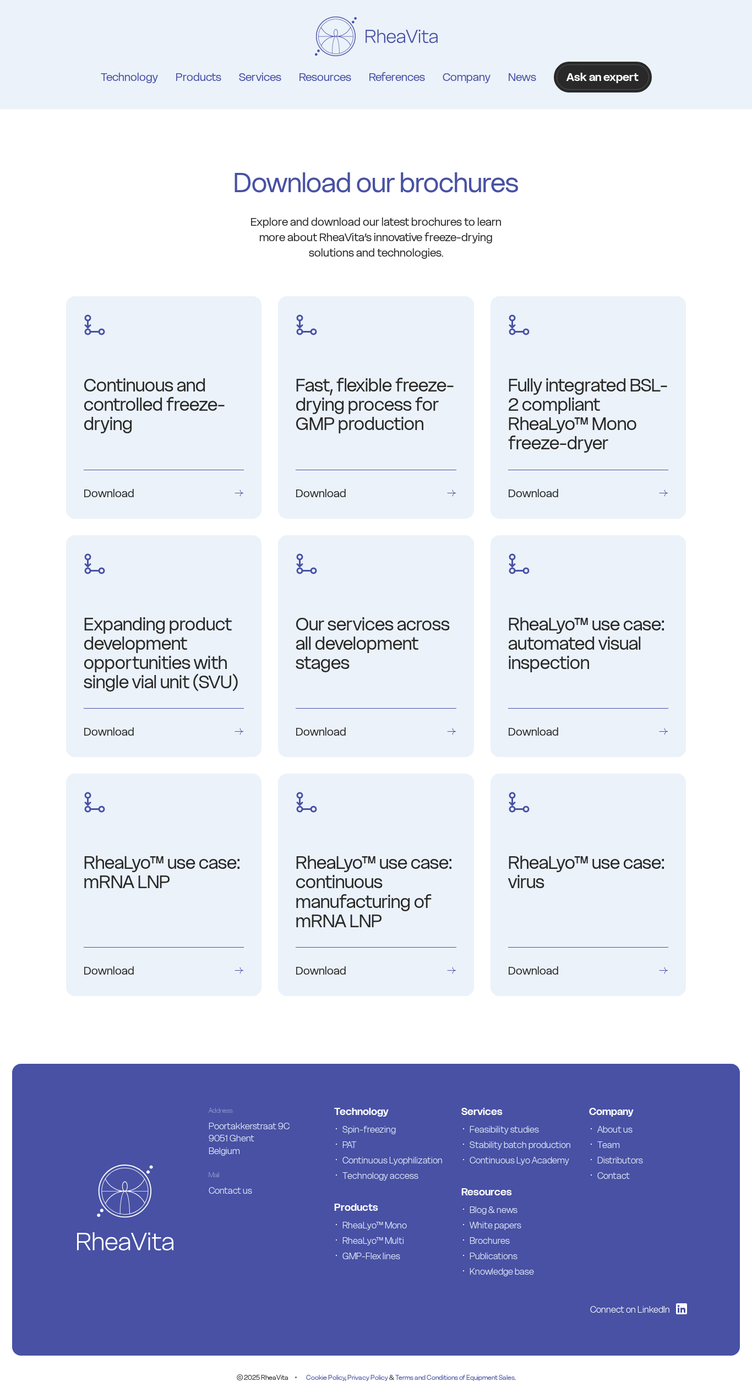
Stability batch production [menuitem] (520, 1144)
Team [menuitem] (608, 1144)
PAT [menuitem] (349, 1144)
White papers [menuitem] (495, 1225)
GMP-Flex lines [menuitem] (371, 1255)
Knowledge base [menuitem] (502, 1271)
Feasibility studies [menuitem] (504, 1129)
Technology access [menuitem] (380, 1175)
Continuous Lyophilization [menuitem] (392, 1160)
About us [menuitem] (615, 1129)
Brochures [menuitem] (490, 1240)
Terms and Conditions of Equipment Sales (455, 1377)
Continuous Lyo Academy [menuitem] (519, 1160)
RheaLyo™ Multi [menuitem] (373, 1240)
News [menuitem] (522, 77)
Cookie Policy (325, 1377)
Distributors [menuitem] (620, 1160)
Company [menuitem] (467, 77)
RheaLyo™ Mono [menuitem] (374, 1225)
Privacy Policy (367, 1377)
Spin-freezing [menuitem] (369, 1129)
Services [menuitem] (260, 77)
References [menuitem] (397, 77)
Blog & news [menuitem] (493, 1209)
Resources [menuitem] (325, 77)
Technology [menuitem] (129, 77)
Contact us (230, 1190)
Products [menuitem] (198, 77)
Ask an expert (602, 77)
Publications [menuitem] (493, 1255)
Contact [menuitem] (613, 1175)
